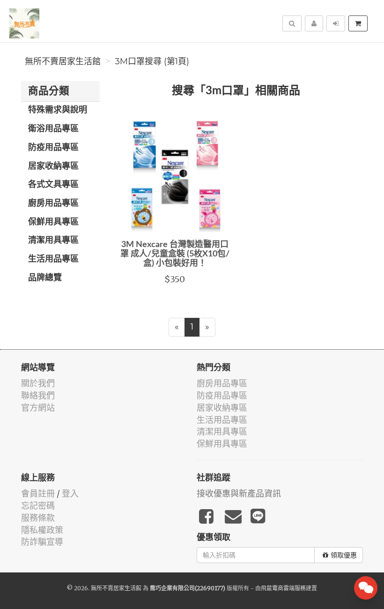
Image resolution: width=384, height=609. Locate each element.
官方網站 (38, 407)
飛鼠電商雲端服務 (283, 588)
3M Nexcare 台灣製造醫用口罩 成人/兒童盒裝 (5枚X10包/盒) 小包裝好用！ (174, 254)
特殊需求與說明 (57, 110)
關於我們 (38, 383)
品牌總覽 (45, 278)
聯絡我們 (38, 395)
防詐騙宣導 (42, 541)
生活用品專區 (53, 259)
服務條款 (38, 517)
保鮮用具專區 (53, 222)
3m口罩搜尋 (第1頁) (152, 61)
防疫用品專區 (53, 147)
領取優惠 (344, 555)
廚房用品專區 (53, 203)
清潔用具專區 (53, 240)
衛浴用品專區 (53, 129)
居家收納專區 (53, 166)
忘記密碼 (38, 505)
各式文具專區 (53, 184)
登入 (70, 493)
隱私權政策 (42, 530)
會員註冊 (38, 493)
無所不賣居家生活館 (63, 61)
